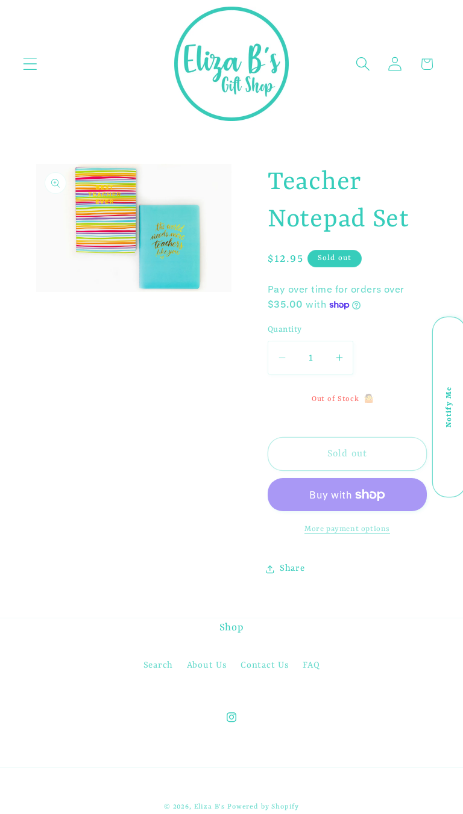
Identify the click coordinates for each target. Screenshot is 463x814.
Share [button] (292, 569)
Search (158, 665)
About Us (207, 665)
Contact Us (265, 665)
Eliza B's (209, 807)
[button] (30, 64)
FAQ (311, 665)
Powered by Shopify (263, 807)
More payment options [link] (347, 529)
